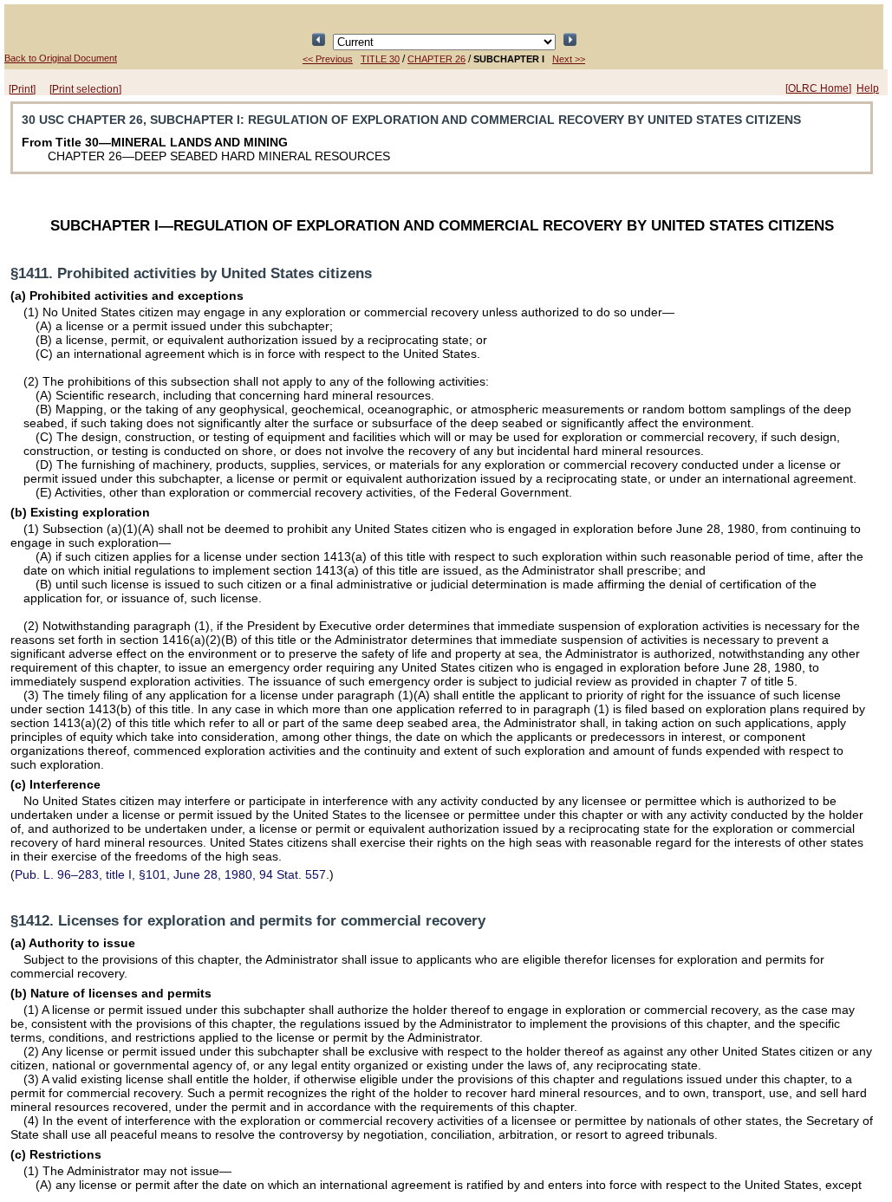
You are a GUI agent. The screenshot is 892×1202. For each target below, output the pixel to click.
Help (867, 88)
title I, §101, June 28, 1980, (170, 874)
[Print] (22, 89)
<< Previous (328, 59)
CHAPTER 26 (436, 59)
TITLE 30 (380, 59)
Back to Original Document (60, 58)
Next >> (568, 59)
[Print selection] (85, 89)
